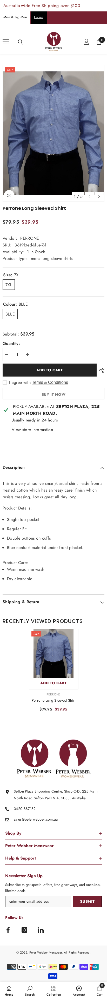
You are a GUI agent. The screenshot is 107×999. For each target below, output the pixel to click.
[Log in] (86, 42)
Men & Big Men (15, 17)
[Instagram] (24, 930)
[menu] (6, 42)
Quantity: (11, 343)
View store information (32, 430)
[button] (89, 196)
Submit (87, 901)
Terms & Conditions (50, 382)
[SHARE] (100, 370)
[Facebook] (8, 930)
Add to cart (49, 370)
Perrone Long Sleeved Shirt (53, 700)
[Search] (20, 42)
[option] (53, 133)
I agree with (20, 382)
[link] (29, 990)
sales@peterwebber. (30, 819)
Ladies (38, 17)
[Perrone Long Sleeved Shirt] (53, 653)
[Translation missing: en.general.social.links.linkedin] (41, 930)
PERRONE (29, 238)
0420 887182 (25, 808)
